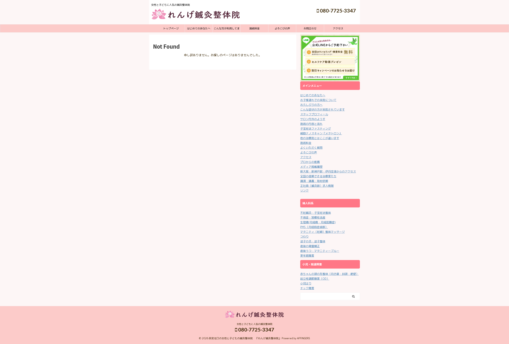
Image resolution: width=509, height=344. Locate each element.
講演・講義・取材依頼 (314, 181)
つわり (304, 236)
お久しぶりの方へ (311, 105)
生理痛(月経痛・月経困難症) (318, 222)
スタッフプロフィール (314, 114)
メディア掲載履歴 (311, 167)
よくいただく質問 (311, 147)
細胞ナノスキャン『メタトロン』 (321, 133)
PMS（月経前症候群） (314, 227)
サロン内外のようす (312, 119)
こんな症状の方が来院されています (322, 109)
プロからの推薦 (310, 162)
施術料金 (254, 28)
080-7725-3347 (337, 10)
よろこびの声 (282, 28)
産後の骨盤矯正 (310, 246)
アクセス (338, 28)
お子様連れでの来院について (318, 100)
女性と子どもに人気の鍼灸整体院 (254, 324)
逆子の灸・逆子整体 (312, 241)
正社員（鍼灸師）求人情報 (317, 186)
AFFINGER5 (303, 338)
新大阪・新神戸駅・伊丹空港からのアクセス (328, 171)
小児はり (305, 283)
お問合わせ (310, 28)
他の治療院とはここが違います (319, 138)
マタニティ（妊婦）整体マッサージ (322, 232)
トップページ (171, 28)
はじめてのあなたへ (198, 28)
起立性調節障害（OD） (314, 278)
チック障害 (307, 288)
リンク (304, 190)
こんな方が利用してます (227, 29)
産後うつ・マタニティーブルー (319, 251)
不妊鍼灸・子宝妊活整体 (315, 213)
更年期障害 (307, 255)
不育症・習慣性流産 (312, 217)
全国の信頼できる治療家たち (318, 176)
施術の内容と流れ (311, 124)
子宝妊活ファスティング (315, 128)
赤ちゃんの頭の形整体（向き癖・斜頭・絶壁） (329, 274)
